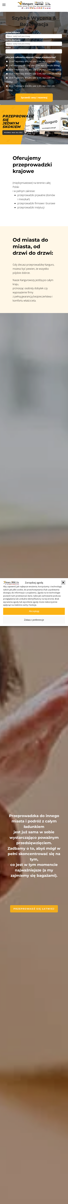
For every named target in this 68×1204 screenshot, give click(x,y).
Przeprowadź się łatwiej (34, 908)
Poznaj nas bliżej (13, 132)
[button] (63, 582)
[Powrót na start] (34, 4)
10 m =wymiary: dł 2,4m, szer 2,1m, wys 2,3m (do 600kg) (35, 69)
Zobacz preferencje (34, 619)
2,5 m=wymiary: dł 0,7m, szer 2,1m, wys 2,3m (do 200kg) (35, 61)
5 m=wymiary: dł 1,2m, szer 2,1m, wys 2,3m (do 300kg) (34, 65)
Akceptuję (34, 611)
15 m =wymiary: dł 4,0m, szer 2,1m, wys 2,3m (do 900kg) (35, 73)
